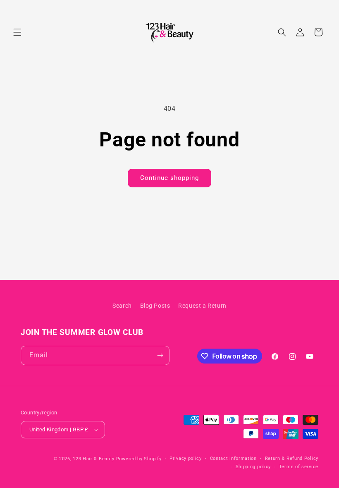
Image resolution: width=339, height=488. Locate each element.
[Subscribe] (160, 355)
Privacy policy (186, 458)
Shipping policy (253, 466)
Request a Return (202, 305)
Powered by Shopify (139, 459)
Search (122, 305)
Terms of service (298, 466)
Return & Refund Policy (291, 458)
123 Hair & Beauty (94, 459)
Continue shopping (169, 178)
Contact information (233, 458)
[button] (17, 32)
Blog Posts (155, 305)
